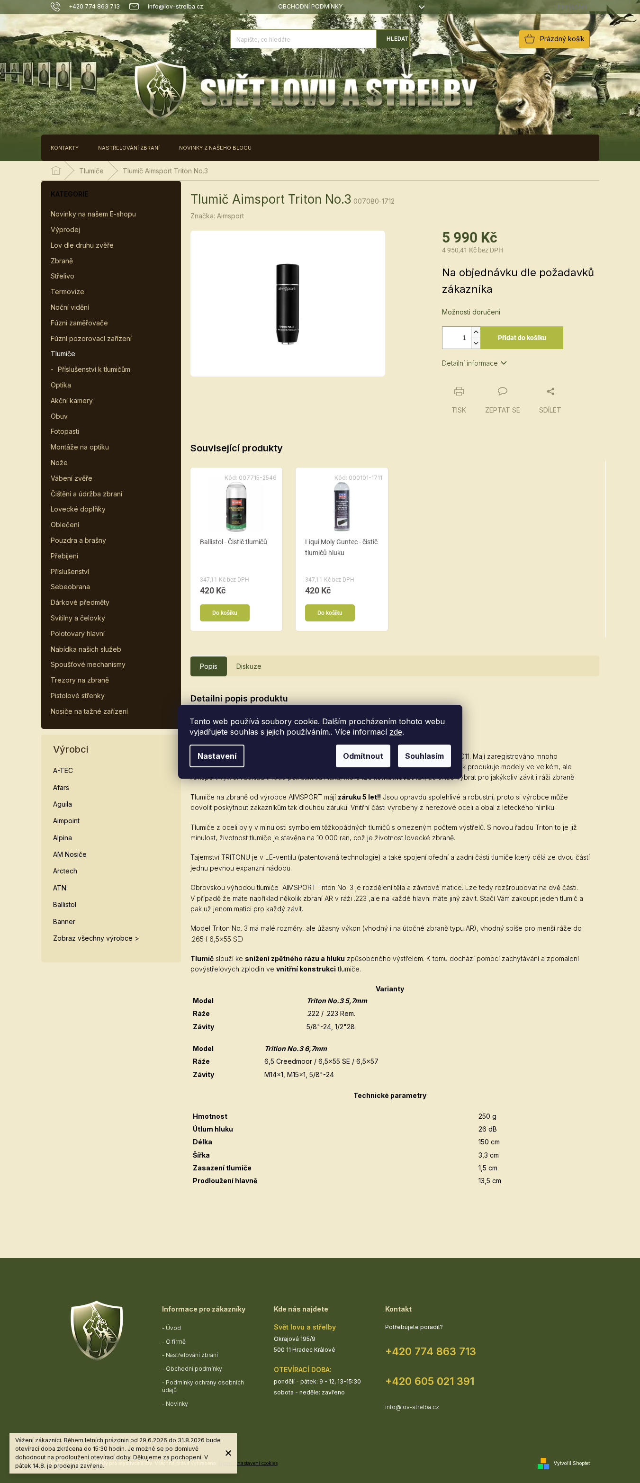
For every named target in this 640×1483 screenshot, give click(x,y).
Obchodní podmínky (310, 6)
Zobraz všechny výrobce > (96, 938)
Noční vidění (70, 307)
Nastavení (217, 756)
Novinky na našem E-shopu (93, 214)
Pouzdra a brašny (78, 540)
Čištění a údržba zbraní (86, 494)
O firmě (176, 1341)
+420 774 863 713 (430, 1351)
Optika (61, 385)
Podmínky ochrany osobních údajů (203, 1386)
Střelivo (62, 276)
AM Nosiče (70, 854)
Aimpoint (66, 821)
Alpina (62, 838)
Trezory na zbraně (80, 680)
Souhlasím (424, 756)
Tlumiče (63, 354)
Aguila (62, 804)
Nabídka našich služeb (86, 649)
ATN (59, 888)
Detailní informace (470, 363)
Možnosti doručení (471, 312)
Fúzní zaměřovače (79, 323)
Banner (64, 921)
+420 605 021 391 (429, 1381)
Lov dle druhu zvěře (82, 245)
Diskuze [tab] (248, 666)
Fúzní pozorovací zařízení (91, 338)
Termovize (67, 292)
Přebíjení (64, 556)
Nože (59, 462)
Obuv (59, 416)
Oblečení (65, 525)
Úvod (173, 1327)
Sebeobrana (70, 587)
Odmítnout (363, 756)
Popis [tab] (208, 666)
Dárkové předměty (80, 602)
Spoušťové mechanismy (88, 664)
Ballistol (64, 904)
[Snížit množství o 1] (475, 343)
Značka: (217, 216)
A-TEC (63, 770)
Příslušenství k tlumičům (94, 369)
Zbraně (62, 261)
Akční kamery (72, 400)
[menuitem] (64, 148)
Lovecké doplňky (78, 509)
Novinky (177, 1403)
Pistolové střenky (78, 696)
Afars (61, 787)
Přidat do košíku (522, 338)
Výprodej (65, 229)
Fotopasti (65, 431)
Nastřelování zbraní (192, 1354)
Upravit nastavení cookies (248, 1463)
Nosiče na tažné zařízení (89, 711)
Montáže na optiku (80, 447)
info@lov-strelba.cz (412, 1407)
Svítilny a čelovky (78, 618)
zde (395, 732)
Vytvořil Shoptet (572, 1463)
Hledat (397, 39)
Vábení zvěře (71, 478)
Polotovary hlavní (78, 633)
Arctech (65, 871)
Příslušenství (70, 571)
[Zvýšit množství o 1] (475, 332)
